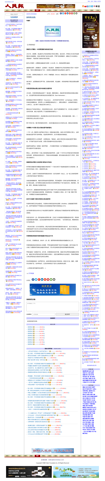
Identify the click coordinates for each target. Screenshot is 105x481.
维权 (85, 10)
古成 (86, 387)
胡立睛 (84, 396)
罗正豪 (87, 389)
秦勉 (84, 387)
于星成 (87, 427)
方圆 (94, 394)
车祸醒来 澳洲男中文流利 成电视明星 (44, 365)
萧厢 (94, 382)
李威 (84, 416)
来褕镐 (92, 396)
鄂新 (86, 415)
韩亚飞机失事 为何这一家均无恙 (43, 360)
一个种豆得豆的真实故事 (41, 378)
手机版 (95, 1)
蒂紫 (91, 403)
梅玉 (86, 433)
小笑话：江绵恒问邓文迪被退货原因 (44, 409)
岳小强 (93, 378)
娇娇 (94, 429)
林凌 (94, 427)
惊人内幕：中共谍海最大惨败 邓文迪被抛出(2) (47, 403)
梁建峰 (87, 380)
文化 (67, 10)
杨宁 (86, 392)
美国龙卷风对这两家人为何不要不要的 (45, 370)
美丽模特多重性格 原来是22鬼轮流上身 (45, 372)
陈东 (89, 418)
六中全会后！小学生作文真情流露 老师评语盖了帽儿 (49, 415)
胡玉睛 (90, 380)
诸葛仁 (89, 422)
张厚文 (93, 376)
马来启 (89, 387)
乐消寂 (87, 398)
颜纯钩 (90, 390)
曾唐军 (95, 396)
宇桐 (87, 400)
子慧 (87, 429)
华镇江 (89, 424)
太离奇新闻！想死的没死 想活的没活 (44, 421)
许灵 (84, 427)
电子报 (99, 1)
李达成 (90, 411)
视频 (91, 10)
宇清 (89, 405)
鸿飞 (95, 407)
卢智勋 (84, 402)
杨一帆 (89, 376)
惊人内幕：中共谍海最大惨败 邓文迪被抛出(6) (47, 353)
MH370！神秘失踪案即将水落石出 (43, 405)
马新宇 (93, 387)
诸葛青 (90, 427)
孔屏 (93, 371)
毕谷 (84, 403)
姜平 (87, 411)
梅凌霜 (84, 371)
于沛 (92, 431)
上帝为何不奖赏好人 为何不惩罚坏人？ (45, 351)
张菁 (84, 390)
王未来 (88, 396)
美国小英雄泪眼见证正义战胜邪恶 (44, 419)
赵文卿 (84, 411)
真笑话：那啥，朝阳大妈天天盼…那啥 (45, 432)
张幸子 (90, 389)
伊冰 (84, 422)
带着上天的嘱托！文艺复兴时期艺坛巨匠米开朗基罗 (48, 392)
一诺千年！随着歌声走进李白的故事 (45, 382)
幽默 (31, 10)
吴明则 (88, 407)
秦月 (91, 392)
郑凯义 (87, 378)
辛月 (90, 398)
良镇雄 (88, 402)
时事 (25, 10)
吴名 (84, 378)
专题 (73, 10)
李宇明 (93, 398)
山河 (84, 392)
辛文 (86, 373)
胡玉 (84, 398)
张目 (87, 420)
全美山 (94, 389)
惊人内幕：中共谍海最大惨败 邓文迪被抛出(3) (47, 397)
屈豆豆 (84, 420)
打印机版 (31, 273)
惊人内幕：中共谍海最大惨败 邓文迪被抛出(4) (47, 388)
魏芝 (84, 433)
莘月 (90, 400)
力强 (89, 374)
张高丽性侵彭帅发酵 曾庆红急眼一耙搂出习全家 (47, 400)
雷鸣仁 (87, 390)
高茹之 (90, 409)
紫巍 (93, 426)
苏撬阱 (92, 418)
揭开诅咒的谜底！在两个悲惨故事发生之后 (46, 355)
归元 (94, 390)
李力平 (94, 409)
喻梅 (86, 418)
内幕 (19, 10)
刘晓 (84, 373)
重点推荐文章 (14, 20)
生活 (61, 10)
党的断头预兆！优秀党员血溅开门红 (45, 425)
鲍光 (84, 413)
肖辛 (91, 382)
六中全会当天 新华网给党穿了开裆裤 (44, 434)
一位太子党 (85, 431)
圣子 (89, 392)
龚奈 (90, 378)
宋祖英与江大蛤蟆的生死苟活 (42, 357)
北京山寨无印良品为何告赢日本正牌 (44, 429)
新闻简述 (36, 327)
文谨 (89, 373)
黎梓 (86, 424)
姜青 (86, 413)
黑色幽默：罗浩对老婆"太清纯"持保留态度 (46, 376)
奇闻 (43, 10)
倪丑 (86, 426)
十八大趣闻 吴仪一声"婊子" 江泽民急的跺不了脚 (47, 413)
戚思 (84, 418)
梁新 (93, 424)
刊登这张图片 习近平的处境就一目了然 (45, 384)
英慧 (84, 405)
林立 (84, 424)
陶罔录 (84, 407)
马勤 (93, 420)
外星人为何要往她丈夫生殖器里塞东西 (45, 394)
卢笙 (95, 431)
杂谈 (98, 10)
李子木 (88, 382)
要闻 (13, 10)
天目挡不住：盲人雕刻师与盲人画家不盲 (45, 368)
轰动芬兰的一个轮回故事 (41, 417)
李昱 (84, 376)
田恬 (86, 416)
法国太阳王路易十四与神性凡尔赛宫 (44, 427)
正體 (92, 1)
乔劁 (84, 415)
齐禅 (86, 422)
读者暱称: (29, 314)
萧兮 (86, 376)
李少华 (90, 429)
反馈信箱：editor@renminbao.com (52, 460)
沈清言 (92, 373)
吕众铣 (93, 400)
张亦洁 (92, 407)
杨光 (84, 389)
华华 (91, 416)
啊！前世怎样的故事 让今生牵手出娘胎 (45, 390)
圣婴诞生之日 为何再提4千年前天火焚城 (45, 380)
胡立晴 (94, 380)
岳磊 (91, 415)
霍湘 (90, 431)
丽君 (87, 371)
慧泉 (91, 405)
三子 (84, 426)
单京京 (84, 429)
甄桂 (94, 403)
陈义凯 (94, 402)
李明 (86, 374)
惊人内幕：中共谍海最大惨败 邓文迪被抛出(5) (47, 363)
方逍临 (84, 382)
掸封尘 (84, 394)
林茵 (91, 394)
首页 (7, 10)
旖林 (89, 416)
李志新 (84, 400)
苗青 (84, 409)
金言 (91, 402)
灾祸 (49, 10)
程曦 (84, 374)
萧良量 (89, 413)
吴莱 (90, 420)
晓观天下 (87, 403)
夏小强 (87, 409)
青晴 (94, 411)
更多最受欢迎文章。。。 (93, 365)
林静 (84, 380)
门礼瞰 (93, 413)
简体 (89, 1)
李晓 (93, 422)
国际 (37, 10)
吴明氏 (88, 394)
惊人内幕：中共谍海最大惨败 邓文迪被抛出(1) (47, 407)
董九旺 (89, 426)
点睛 (86, 405)
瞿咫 (89, 415)
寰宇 (79, 10)
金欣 (90, 371)
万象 (55, 10)
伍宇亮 (92, 374)
